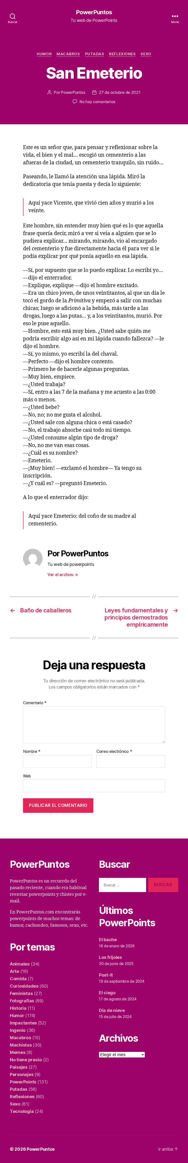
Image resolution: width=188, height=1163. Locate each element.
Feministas (21, 993)
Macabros (68, 54)
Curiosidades (24, 986)
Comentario (35, 703)
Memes (17, 1052)
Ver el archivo (62, 574)
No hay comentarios (97, 101)
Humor (44, 54)
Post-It (106, 975)
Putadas (94, 54)
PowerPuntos (94, 12)
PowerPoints (23, 1081)
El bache (108, 939)
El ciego (107, 992)
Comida (18, 978)
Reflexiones (122, 54)
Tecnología (22, 1111)
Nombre (31, 751)
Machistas (21, 1045)
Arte (14, 971)
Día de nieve (112, 1010)
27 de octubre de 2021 (119, 92)
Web (27, 775)
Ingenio (17, 1030)
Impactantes (23, 1022)
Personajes (21, 1074)
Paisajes (18, 1067)
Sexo (146, 54)
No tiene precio (26, 1059)
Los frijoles (110, 957)
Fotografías (22, 1000)
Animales (20, 964)
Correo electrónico (114, 751)
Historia (18, 1008)
